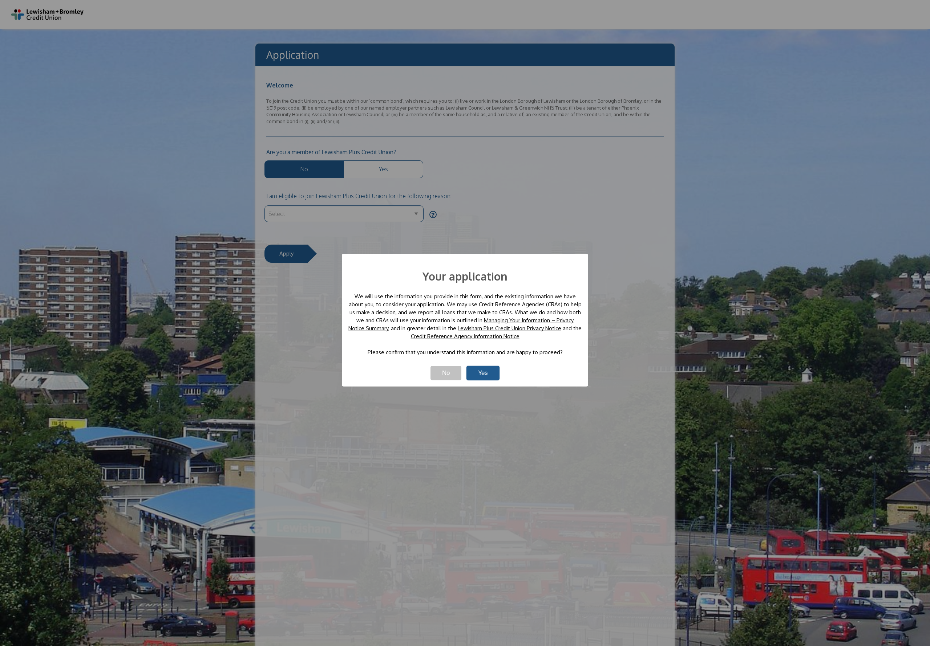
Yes (483, 372)
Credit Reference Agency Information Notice (465, 336)
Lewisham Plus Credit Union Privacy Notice (509, 328)
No (446, 372)
